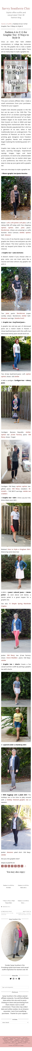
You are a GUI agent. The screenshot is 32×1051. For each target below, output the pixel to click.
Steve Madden (11, 658)
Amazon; (4, 318)
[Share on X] (2, 866)
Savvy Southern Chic (16, 8)
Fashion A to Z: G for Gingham (7, 913)
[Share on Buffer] (15, 866)
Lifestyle (7, 1042)
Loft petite (14, 223)
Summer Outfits (19, 1040)
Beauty (14, 1042)
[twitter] (10, 978)
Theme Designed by (16, 1045)
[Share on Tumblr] (22, 866)
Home (3, 24)
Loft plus (22, 223)
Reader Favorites (21, 1043)
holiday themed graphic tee (18, 800)
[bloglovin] (16, 978)
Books (20, 1042)
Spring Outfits (8, 1040)
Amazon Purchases (8, 1043)
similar (24, 316)
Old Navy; (16, 489)
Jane (22, 228)
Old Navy (11, 655)
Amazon (8, 235)
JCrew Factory (16, 435)
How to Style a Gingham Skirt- (19, 549)
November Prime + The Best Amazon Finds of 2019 (23, 913)
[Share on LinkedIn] (9, 866)
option (3, 228)
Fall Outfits (25, 1039)
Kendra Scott (19, 318)
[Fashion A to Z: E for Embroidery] (23, 879)
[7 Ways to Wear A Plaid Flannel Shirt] (8, 894)
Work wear (24, 1041)
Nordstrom (5, 230)
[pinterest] (19, 978)
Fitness (26, 1042)
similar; (22, 233)
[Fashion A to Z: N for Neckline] (8, 879)
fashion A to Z (6, 906)
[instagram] (13, 978)
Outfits (9, 24)
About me (13, 1038)
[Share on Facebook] (5, 866)
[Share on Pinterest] (12, 866)
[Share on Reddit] (18, 866)
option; (28, 233)
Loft (8, 223)
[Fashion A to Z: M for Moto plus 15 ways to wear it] (23, 894)
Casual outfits (14, 1041)
